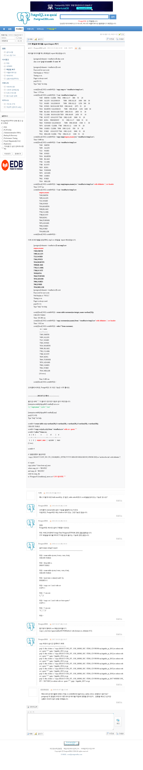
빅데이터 (9, 76)
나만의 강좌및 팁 (12, 90)
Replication (7, 144)
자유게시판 (10, 87)
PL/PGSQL (8, 130)
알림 (10, 29)
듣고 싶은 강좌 (11, 96)
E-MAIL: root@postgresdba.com (71, 754)
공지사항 (9, 52)
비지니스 (40, 29)
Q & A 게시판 (11, 93)
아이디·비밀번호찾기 (15, 35)
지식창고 (19, 29)
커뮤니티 (30, 29)
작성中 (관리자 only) (13, 107)
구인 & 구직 (10, 104)
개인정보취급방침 (56, 748)
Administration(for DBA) (12, 133)
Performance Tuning (10, 138)
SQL (8, 63)
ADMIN (9, 66)
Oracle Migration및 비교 (12, 141)
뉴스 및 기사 (11, 55)
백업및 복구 (10, 69)
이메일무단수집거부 (88, 748)
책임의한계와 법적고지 (71, 748)
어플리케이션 (11, 73)
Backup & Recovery (10, 135)
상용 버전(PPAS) (12, 79)
